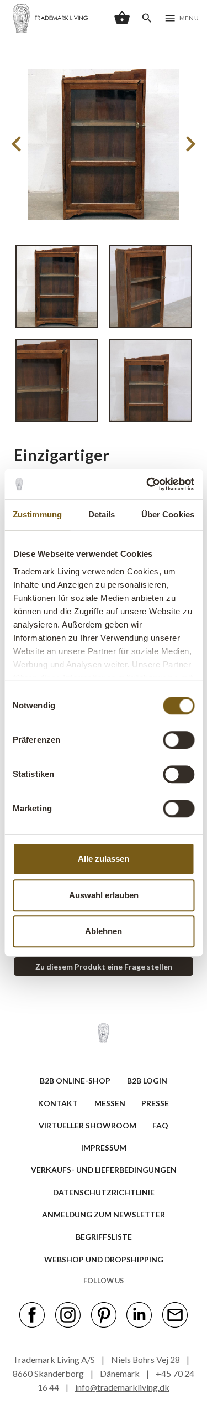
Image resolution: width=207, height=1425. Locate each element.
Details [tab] (101, 514)
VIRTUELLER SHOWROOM (87, 1125)
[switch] (178, 740)
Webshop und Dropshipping (103, 1259)
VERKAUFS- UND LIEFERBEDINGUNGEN (104, 1169)
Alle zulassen (103, 858)
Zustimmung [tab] (37, 514)
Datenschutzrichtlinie (104, 1192)
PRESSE (155, 1103)
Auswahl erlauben (104, 895)
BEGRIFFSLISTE (104, 1236)
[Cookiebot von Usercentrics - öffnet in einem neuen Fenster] (147, 484)
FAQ (160, 1125)
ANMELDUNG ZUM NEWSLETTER (103, 1214)
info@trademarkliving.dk (122, 1387)
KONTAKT (58, 1103)
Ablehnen (103, 931)
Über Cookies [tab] (167, 514)
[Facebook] (32, 1314)
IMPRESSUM (103, 1147)
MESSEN (109, 1103)
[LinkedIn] (139, 1314)
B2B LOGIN (147, 1080)
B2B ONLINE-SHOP (75, 1080)
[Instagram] (68, 1314)
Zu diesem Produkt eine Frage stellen (103, 966)
